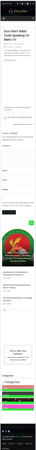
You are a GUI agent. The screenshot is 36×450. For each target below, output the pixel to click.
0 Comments (9, 47)
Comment (6, 146)
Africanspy (21, 44)
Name (5, 170)
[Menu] (3, 18)
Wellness (5, 448)
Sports (20, 443)
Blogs (5, 408)
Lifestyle (28, 443)
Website (5, 190)
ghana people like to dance (23, 124)
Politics (11, 443)
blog (5, 401)
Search (31, 223)
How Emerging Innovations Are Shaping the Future (17, 299)
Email (5, 180)
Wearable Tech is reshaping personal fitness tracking (16, 286)
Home (4, 443)
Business (18, 248)
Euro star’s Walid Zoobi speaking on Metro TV (18, 118)
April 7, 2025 (7, 291)
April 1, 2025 (7, 278)
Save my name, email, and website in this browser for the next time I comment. (18, 204)
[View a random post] (33, 18)
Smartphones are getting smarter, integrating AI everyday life (15, 273)
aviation (6, 395)
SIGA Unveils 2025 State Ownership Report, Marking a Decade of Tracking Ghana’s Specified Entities (18, 256)
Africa (5, 388)
